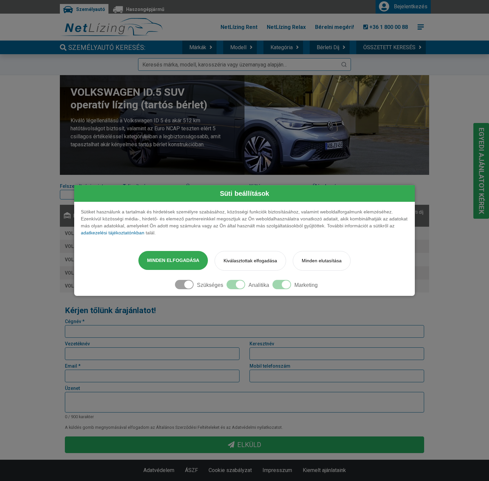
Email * (73, 366)
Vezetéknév (77, 343)
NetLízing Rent (239, 27)
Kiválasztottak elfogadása (250, 260)
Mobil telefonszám (269, 366)
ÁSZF (191, 470)
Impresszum (277, 470)
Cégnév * (74, 321)
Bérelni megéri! (334, 27)
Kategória (281, 47)
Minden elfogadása (173, 260)
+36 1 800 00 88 (388, 27)
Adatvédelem (158, 470)
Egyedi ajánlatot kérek (481, 171)
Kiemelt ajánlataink (324, 470)
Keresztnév (261, 343)
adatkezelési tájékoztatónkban (112, 232)
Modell (238, 47)
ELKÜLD (249, 445)
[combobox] (244, 64)
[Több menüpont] (421, 27)
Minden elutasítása (322, 260)
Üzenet (72, 388)
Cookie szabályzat (230, 470)
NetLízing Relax (286, 27)
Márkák (197, 47)
